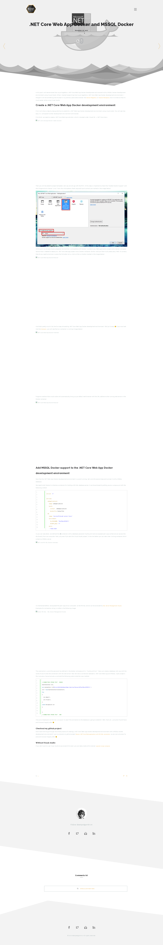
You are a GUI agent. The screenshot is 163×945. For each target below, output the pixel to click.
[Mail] (85, 834)
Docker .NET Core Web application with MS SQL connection (93, 734)
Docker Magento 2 (91, 97)
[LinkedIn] (94, 834)
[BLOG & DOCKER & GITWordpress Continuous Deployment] (4, 44)
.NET (78, 20)
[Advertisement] (81, 761)
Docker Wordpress (104, 97)
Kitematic (43, 329)
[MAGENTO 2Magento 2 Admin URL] (159, 44)
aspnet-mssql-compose (103, 746)
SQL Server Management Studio (112, 605)
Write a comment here (87, 888)
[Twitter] (77, 834)
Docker (84, 20)
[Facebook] (69, 834)
